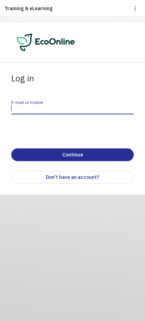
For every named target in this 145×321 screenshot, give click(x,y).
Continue (72, 155)
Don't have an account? (72, 177)
